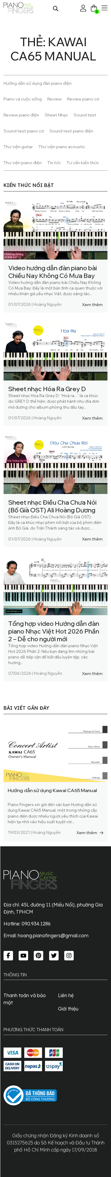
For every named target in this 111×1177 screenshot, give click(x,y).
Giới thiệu (68, 1009)
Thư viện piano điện (23, 162)
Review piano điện (21, 115)
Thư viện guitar (18, 146)
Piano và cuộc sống (23, 99)
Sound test (85, 115)
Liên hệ (66, 995)
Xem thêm (92, 304)
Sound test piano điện (71, 131)
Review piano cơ (83, 99)
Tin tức (54, 162)
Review (54, 99)
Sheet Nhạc (56, 115)
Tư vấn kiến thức (83, 162)
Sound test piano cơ (24, 131)
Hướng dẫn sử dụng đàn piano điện (38, 83)
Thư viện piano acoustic (61, 146)
